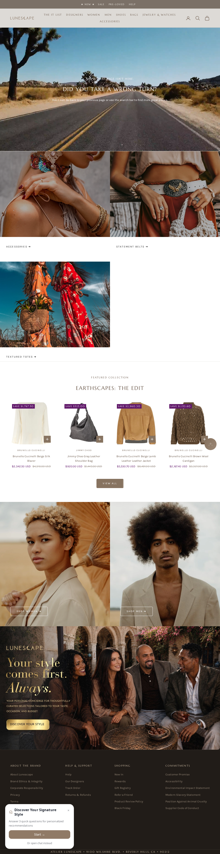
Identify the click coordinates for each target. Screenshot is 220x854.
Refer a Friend (124, 794)
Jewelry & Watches (159, 14)
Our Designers (74, 781)
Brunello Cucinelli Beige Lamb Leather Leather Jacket (136, 458)
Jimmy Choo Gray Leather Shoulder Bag (83, 458)
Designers (74, 14)
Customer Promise (177, 774)
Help (132, 4)
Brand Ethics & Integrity (26, 781)
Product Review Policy (129, 801)
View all (110, 483)
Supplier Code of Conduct (182, 808)
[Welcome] (110, 688)
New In (119, 774)
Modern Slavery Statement (182, 794)
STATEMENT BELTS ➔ (132, 246)
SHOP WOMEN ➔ (29, 611)
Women (93, 14)
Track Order (72, 788)
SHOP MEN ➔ (137, 611)
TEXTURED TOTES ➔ (21, 356)
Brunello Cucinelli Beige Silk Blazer (31, 458)
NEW (88, 4)
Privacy (15, 794)
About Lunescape (21, 774)
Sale (101, 4)
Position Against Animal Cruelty (186, 801)
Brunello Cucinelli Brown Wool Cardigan (189, 458)
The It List (53, 14)
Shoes (121, 14)
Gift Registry (123, 788)
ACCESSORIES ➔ (18, 246)
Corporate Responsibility (26, 788)
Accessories (110, 21)
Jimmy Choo (84, 450)
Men (108, 14)
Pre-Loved (117, 4)
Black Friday (123, 808)
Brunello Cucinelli (31, 450)
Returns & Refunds (78, 794)
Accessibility (173, 781)
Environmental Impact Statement (187, 788)
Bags (134, 14)
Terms (14, 801)
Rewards (120, 781)
